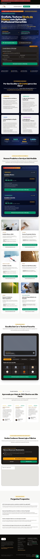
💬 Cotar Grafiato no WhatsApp (10, 276)
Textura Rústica (24, 359)
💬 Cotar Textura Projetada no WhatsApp (29, 244)
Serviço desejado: (5, 55)
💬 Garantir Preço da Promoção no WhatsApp (20, 189)
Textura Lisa (33, 359)
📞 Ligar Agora (11, 461)
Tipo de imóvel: (5, 59)
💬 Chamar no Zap (29, 461)
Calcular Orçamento (18, 6)
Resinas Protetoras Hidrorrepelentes (21, 548)
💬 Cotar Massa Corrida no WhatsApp (30, 276)
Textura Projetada (16, 359)
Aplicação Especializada (21, 550)
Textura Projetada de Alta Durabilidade (22, 542)
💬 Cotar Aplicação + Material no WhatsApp (30, 309)
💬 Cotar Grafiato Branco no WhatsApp (10, 244)
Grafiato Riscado (7, 359)
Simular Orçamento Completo (29, 311)
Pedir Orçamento (35, 554)
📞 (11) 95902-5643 (4, 3)
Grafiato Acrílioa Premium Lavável (20, 544)
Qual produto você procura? (7, 51)
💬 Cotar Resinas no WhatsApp (10, 309)
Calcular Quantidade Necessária (10, 247)
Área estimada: (22, 55)
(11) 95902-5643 (34, 541)
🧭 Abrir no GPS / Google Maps (20, 458)
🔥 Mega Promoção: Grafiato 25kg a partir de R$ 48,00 (12, 11)
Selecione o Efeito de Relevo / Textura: (9, 357)
